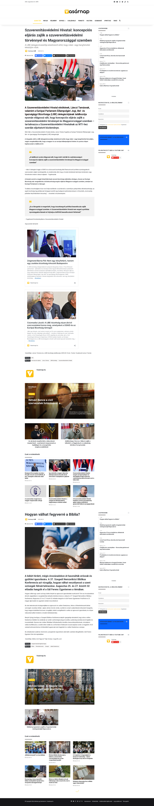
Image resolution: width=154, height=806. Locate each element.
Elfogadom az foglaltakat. (113, 124)
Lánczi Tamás (45, 360)
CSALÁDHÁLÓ (72, 20)
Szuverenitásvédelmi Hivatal (65, 360)
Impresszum (87, 801)
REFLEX (45, 20)
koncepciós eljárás (36, 360)
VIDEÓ (115, 20)
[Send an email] (35, 51)
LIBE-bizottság (54, 360)
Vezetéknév (101, 114)
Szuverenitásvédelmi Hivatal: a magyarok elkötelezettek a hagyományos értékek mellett (58, 500)
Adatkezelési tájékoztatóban (114, 124)
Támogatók (126, 801)
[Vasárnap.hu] (77, 11)
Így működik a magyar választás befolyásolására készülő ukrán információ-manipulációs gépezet (59, 474)
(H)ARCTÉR (37, 20)
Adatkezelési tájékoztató (105, 801)
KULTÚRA (89, 20)
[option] (59, 401)
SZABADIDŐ (98, 20)
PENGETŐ (81, 20)
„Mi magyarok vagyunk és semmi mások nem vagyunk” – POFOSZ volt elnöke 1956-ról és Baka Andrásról (47, 403)
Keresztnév (101, 119)
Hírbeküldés (95, 801)
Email (99, 108)
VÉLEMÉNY (53, 20)
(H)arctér (31, 394)
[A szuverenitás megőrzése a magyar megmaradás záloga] (35, 491)
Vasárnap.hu (31, 51)
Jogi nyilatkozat (117, 801)
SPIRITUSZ (107, 20)
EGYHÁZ (61, 20)
